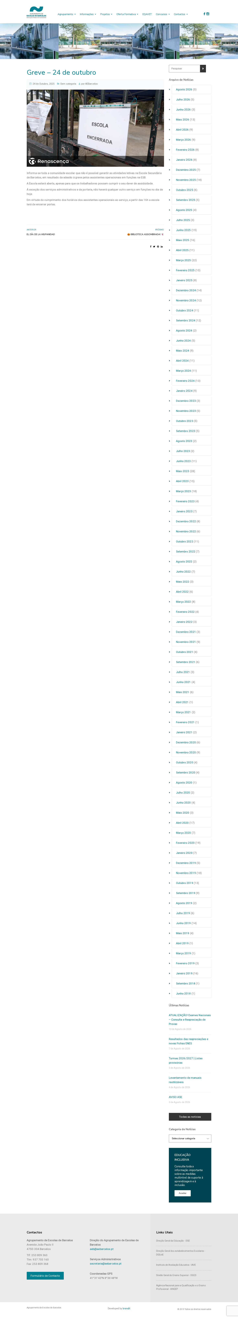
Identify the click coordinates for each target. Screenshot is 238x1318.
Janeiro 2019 (184, 973)
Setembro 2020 (185, 772)
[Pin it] (158, 246)
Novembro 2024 (186, 300)
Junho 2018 (183, 993)
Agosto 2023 (184, 441)
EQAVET (147, 14)
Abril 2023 (182, 481)
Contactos (179, 14)
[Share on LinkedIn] (162, 246)
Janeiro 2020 (184, 852)
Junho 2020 (183, 802)
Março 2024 (183, 370)
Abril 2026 (182, 129)
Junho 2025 (183, 230)
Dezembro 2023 (186, 400)
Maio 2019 (182, 933)
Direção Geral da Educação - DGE (173, 1240)
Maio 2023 (182, 471)
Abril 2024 (182, 360)
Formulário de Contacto (45, 1275)
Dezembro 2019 (186, 863)
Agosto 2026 (184, 89)
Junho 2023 (183, 461)
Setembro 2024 (185, 320)
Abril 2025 (182, 250)
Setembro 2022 (185, 551)
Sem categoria (68, 83)
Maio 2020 (182, 812)
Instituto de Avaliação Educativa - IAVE (176, 1265)
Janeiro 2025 (184, 280)
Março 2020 (183, 832)
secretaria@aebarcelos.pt (105, 1263)
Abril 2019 (182, 943)
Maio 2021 (182, 692)
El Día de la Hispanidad (41, 234)
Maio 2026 (182, 119)
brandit (126, 1308)
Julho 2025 (183, 220)
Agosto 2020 (184, 782)
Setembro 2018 (185, 983)
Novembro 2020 (186, 752)
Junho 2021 (183, 682)
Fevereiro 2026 (185, 149)
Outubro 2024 (184, 310)
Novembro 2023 (186, 410)
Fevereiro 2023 (185, 501)
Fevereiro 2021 (185, 722)
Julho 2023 (183, 451)
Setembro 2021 (185, 662)
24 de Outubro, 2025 (43, 83)
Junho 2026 (183, 109)
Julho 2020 (183, 792)
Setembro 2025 (185, 200)
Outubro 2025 (184, 190)
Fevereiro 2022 (185, 611)
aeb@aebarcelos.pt (101, 1249)
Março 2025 (183, 260)
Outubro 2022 (184, 541)
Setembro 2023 (185, 431)
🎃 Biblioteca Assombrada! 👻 (145, 234)
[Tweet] (154, 246)
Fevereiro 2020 (185, 842)
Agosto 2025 (184, 210)
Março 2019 (183, 953)
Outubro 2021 (184, 652)
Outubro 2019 (184, 883)
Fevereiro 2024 (185, 380)
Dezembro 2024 (186, 290)
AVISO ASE (175, 1097)
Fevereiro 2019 (185, 963)
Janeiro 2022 (184, 621)
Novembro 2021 (186, 642)
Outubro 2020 (184, 762)
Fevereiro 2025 (185, 270)
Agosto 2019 (184, 903)
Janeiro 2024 (184, 390)
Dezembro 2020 (186, 742)
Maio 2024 (182, 350)
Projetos (105, 14)
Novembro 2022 (186, 531)
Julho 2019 (183, 913)
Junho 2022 (183, 571)
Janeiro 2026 (184, 159)
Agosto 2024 (184, 330)
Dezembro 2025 (186, 169)
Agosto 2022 (184, 561)
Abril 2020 (182, 822)
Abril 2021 (182, 702)
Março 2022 (183, 601)
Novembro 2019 (186, 873)
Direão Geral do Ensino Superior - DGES (176, 1275)
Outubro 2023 (184, 421)
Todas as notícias (190, 1116)
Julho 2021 (183, 672)
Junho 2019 (183, 923)
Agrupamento (65, 14)
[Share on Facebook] (150, 246)
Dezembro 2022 (186, 521)
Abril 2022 (182, 591)
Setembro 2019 (185, 893)
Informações (87, 14)
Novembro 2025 (186, 179)
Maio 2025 (182, 240)
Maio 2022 (182, 581)
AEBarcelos (91, 83)
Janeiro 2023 (184, 511)
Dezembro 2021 (186, 631)
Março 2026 (183, 139)
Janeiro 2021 (184, 732)
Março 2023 (183, 491)
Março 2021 (183, 712)
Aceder (183, 1193)
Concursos (161, 14)
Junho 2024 (183, 340)
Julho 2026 (183, 99)
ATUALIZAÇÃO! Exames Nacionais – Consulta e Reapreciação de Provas (190, 1020)
